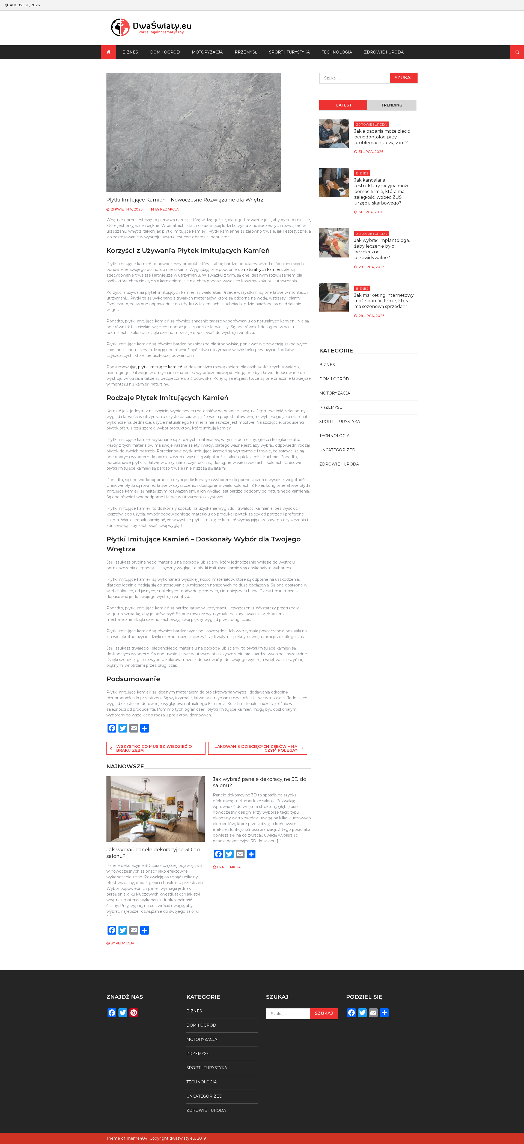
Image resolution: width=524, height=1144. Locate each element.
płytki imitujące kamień (160, 366)
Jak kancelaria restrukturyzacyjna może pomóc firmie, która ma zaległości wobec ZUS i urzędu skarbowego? (382, 191)
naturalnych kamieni (263, 269)
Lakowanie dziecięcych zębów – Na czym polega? (256, 748)
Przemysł (246, 52)
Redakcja (169, 209)
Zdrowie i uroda (384, 52)
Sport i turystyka (289, 52)
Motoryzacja (207, 52)
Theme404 (136, 1138)
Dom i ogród (165, 52)
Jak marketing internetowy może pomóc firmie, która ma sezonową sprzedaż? (384, 301)
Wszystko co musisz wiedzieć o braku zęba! (154, 748)
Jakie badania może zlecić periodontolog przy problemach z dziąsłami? (382, 137)
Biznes (130, 52)
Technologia (337, 52)
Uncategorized (337, 449)
